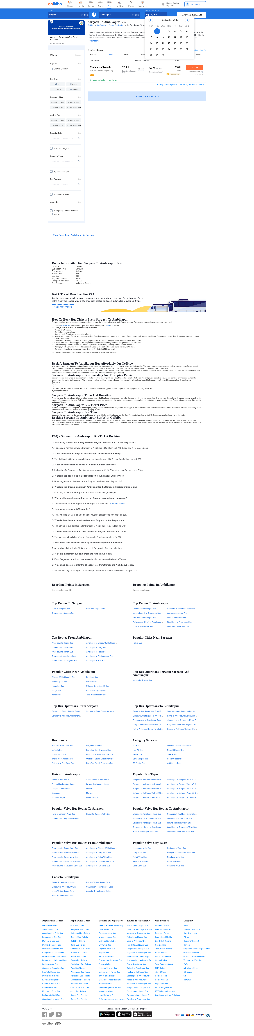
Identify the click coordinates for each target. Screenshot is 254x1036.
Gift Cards (187, 972)
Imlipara (89, 788)
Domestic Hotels (162, 925)
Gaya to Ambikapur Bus (177, 613)
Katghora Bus (92, 677)
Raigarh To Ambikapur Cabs (98, 882)
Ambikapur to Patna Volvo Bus (99, 857)
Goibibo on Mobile (191, 952)
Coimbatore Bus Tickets (80, 948)
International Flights (163, 937)
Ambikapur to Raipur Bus (62, 642)
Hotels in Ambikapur (60, 779)
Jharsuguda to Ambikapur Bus (139, 960)
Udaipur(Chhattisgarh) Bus (97, 686)
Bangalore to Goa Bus (51, 937)
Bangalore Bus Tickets (80, 929)
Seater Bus (137, 754)
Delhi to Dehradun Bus (51, 944)
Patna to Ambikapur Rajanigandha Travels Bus (186, 715)
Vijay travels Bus (106, 991)
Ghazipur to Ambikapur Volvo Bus (147, 822)
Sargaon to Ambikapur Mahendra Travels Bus (71, 715)
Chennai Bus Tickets (79, 937)
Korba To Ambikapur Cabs (63, 891)
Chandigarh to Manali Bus (53, 999)
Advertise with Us (190, 968)
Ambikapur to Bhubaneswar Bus (99, 656)
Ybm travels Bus (105, 983)
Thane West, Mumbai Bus (63, 758)
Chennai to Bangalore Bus (53, 968)
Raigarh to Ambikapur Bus (138, 948)
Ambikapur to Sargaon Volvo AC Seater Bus (185, 788)
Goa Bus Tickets (77, 925)
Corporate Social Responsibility (196, 948)
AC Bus (136, 745)
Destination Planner (163, 956)
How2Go (187, 979)
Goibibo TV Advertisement (194, 956)
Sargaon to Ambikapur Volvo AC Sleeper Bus (151, 793)
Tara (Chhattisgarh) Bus (96, 694)
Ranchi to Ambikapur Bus (137, 944)
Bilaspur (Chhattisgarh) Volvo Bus (181, 852)
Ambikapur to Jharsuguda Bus (64, 660)
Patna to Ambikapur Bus (137, 937)
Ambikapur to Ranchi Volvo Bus (65, 857)
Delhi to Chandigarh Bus (52, 948)
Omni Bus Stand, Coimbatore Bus (100, 758)
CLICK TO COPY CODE (63, 307)
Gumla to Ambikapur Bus (137, 991)
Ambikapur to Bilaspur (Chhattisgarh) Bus (103, 642)
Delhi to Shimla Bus (50, 975)
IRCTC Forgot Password (165, 991)
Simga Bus (56, 690)
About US (187, 925)
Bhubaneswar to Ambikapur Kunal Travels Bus (152, 720)
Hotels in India (161, 975)
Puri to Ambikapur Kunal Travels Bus (148, 729)
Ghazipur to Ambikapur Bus (144, 617)
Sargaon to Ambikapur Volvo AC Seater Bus (151, 788)
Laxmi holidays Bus (107, 995)
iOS (112, 325)
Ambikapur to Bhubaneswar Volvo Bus (102, 861)
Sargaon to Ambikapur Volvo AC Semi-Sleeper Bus (154, 784)
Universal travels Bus (107, 940)
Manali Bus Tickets (78, 956)
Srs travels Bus (105, 964)
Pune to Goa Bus (49, 987)
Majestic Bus (57, 750)
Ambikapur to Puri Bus (95, 660)
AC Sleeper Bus (173, 763)
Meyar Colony (92, 797)
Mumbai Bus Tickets (79, 952)
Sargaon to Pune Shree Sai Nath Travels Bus (105, 711)
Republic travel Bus (107, 948)
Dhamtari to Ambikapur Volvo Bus (147, 813)
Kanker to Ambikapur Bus (137, 972)
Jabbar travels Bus (106, 956)
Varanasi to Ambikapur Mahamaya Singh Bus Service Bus (191, 711)
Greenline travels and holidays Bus (113, 925)
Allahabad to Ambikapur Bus (139, 983)
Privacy (186, 937)
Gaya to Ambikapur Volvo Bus (179, 818)
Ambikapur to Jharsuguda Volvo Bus (67, 865)
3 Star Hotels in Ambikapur (97, 779)
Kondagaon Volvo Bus (142, 848)
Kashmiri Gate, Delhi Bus (62, 745)
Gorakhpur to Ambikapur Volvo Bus (182, 827)
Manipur (89, 793)
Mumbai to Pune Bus (51, 991)
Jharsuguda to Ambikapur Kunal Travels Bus (185, 720)
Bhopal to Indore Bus (51, 983)
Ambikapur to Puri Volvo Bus (98, 865)
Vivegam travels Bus (107, 937)
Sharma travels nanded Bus (110, 960)
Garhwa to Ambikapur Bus (178, 626)
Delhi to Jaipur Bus (50, 964)
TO (100, 11)
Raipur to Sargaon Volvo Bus (98, 813)
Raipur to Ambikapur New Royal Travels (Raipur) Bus (155, 711)
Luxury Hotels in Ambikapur (97, 784)
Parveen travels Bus (107, 933)
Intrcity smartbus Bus (107, 975)
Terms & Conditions (191, 929)
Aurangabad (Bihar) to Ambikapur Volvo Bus (151, 827)
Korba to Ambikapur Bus (137, 979)
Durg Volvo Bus (139, 852)
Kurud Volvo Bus (140, 857)
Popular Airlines (161, 983)
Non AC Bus (138, 750)
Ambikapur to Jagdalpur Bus (64, 656)
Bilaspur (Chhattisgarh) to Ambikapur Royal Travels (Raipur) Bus (160, 715)
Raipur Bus (137, 642)
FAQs (185, 964)
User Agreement (190, 933)
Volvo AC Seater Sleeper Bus (179, 745)
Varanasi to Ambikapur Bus (138, 933)
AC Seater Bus (139, 763)
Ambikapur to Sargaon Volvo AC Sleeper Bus (186, 793)
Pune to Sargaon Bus (61, 608)
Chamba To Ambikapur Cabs (98, 891)
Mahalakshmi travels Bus (109, 972)
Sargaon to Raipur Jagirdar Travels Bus (68, 711)
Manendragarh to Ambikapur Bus (147, 613)
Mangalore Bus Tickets (80, 975)
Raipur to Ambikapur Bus (137, 925)
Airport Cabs (160, 972)
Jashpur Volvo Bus (140, 861)
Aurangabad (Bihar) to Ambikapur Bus (149, 622)
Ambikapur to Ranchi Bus (62, 651)
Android (107, 325)
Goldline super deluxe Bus (110, 987)
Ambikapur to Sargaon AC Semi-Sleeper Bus (186, 797)
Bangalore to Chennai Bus (53, 952)
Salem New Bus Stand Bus (63, 763)
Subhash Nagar (58, 797)
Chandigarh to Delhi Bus (52, 933)
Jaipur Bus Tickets (78, 991)
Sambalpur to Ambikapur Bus (139, 975)
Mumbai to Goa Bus (50, 940)
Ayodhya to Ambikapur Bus (138, 999)
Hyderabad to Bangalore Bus (54, 956)
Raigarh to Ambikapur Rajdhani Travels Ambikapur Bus (190, 724)
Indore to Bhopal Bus (51, 972)
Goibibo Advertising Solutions (167, 995)
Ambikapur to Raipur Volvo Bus (65, 848)
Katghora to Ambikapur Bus (138, 987)
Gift (184, 975)
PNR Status (160, 968)
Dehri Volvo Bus (139, 865)
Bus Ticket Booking (163, 940)
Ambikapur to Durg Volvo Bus (98, 852)
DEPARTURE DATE (152, 11)
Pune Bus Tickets (78, 968)
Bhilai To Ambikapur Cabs (62, 895)
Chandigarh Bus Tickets (80, 987)
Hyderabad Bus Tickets (80, 933)
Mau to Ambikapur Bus (176, 617)
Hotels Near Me (161, 979)
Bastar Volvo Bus (174, 861)
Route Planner (161, 952)
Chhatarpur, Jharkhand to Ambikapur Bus (184, 608)
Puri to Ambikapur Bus (136, 964)
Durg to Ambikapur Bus (136, 940)
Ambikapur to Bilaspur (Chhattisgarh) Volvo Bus (106, 848)
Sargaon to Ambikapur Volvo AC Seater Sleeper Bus (154, 779)
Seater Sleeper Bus (175, 758)
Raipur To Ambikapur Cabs (63, 882)
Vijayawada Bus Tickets (80, 972)
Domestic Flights (162, 933)
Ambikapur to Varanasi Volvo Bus (66, 852)
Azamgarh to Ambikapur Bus (139, 995)
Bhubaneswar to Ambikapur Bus (140, 956)
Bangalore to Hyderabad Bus (54, 960)
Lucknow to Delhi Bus (51, 995)
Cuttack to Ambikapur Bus (138, 968)
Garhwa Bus (91, 681)
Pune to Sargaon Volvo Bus (63, 813)
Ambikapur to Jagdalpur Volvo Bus (66, 861)
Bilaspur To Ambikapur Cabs (64, 886)
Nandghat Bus (58, 686)
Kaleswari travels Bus (108, 968)
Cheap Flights (161, 960)
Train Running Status (164, 964)
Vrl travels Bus (105, 944)
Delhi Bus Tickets (78, 940)
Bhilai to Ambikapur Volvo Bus (145, 831)
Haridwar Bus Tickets (79, 983)
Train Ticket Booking (163, 948)
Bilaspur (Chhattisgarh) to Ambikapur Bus (144, 929)
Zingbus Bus (104, 952)
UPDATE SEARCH (192, 14)
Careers (186, 944)
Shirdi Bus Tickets (78, 944)
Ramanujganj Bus (59, 681)
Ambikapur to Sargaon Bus (63, 613)
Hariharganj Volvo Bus (176, 848)
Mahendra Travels (117, 503)
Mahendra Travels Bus (142, 680)
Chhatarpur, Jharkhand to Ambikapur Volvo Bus (187, 813)
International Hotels (163, 929)
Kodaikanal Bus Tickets (80, 979)
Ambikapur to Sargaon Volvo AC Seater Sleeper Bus (189, 779)
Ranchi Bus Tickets (79, 999)
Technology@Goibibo (192, 960)
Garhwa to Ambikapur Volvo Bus (180, 831)
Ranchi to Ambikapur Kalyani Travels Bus (184, 729)
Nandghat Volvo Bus (175, 857)
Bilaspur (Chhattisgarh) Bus (63, 677)
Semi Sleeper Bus (140, 758)
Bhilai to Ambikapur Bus (143, 626)
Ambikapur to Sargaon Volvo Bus (65, 818)
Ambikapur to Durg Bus (96, 647)
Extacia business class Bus (110, 979)
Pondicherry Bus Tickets (81, 964)
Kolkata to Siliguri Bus (51, 979)
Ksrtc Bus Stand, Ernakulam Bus (99, 763)
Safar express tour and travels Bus (113, 999)
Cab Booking (160, 944)
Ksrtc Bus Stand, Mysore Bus (98, 750)
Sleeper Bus (172, 754)
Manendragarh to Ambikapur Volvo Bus (149, 818)
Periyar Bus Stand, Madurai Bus (99, 754)
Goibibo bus (66, 325)
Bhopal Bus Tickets (79, 995)
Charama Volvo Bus (175, 865)
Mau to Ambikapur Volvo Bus (179, 822)
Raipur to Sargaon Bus (95, 608)
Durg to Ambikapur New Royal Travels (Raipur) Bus (154, 724)
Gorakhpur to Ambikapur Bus (179, 622)
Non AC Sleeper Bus (175, 750)
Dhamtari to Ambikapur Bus (144, 608)
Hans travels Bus (106, 929)
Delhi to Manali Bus (50, 925)
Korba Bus (56, 694)
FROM (50, 11)
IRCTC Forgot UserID (164, 987)
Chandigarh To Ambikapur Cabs (99, 886)
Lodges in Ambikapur (61, 788)
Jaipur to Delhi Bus (50, 929)
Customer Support (191, 940)
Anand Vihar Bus (59, 754)
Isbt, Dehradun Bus (94, 745)
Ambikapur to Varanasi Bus (63, 647)
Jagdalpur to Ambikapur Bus (139, 952)
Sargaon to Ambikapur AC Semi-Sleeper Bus (151, 797)
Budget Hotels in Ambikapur (63, 784)
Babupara (56, 793)
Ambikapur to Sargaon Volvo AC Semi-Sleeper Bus (188, 784)
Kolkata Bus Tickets (79, 960)
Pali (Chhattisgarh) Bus (96, 690)
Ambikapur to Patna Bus (96, 651)
